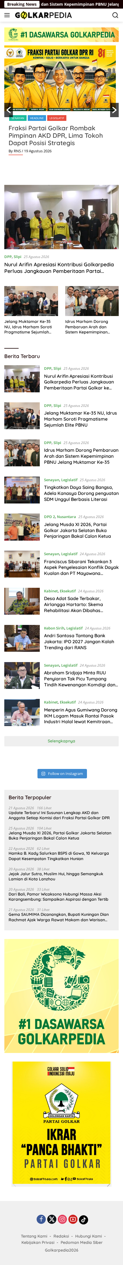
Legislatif (56, 118)
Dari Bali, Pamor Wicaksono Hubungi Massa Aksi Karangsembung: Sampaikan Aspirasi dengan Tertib (58, 897)
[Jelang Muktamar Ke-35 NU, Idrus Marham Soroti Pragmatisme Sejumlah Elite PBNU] (31, 301)
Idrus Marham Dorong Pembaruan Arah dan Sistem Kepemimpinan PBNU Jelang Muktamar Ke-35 (88, 327)
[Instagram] (62, 1220)
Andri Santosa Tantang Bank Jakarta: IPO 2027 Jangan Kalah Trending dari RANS (79, 641)
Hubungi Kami (88, 1236)
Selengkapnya (61, 741)
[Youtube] (73, 1220)
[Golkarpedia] (42, 15)
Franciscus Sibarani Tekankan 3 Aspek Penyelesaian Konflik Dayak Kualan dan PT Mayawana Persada (81, 570)
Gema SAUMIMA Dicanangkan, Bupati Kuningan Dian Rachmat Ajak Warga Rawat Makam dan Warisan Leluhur (59, 917)
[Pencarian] (115, 15)
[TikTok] (83, 1219)
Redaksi (61, 1236)
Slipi (17, 256)
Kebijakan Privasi (37, 1242)
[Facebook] (41, 1220)
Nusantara (66, 516)
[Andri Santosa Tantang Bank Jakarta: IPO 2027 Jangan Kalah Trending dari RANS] (22, 639)
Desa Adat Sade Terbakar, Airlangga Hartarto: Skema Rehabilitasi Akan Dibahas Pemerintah (73, 607)
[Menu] (8, 15)
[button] (8, 110)
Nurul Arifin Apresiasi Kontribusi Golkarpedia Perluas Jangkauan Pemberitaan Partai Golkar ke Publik (59, 271)
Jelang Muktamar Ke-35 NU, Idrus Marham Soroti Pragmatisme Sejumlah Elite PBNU (28, 327)
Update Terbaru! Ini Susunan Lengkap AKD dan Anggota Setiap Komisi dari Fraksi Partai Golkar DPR (59, 815)
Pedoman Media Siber (82, 1242)
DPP (8, 256)
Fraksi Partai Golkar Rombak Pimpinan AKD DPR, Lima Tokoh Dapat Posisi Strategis (56, 135)
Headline (37, 118)
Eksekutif (68, 590)
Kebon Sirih (54, 628)
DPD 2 (49, 516)
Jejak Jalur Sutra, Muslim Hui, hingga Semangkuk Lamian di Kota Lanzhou (56, 876)
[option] (61, 102)
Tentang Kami (34, 1236)
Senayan (17, 118)
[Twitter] (51, 1220)
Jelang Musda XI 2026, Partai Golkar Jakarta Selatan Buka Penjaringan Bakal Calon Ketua (77, 530)
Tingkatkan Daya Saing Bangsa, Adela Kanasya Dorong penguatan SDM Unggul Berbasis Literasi (81, 493)
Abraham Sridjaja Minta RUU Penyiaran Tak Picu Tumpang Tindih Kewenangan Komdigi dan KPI (79, 681)
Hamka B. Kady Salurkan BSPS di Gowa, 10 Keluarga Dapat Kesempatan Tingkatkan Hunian (59, 856)
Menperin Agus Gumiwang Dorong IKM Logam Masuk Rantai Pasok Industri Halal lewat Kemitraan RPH (80, 718)
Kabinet (51, 590)
